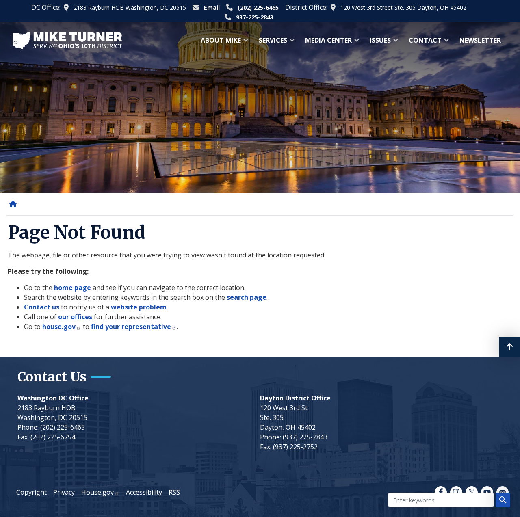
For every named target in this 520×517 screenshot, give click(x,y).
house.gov (59, 326)
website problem (139, 307)
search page (246, 297)
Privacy (64, 492)
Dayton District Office (295, 398)
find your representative (131, 326)
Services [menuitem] (270, 43)
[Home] (14, 203)
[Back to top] (509, 347)
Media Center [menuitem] (326, 43)
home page (72, 287)
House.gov (97, 492)
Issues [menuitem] (378, 43)
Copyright (31, 492)
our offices (75, 316)
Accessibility (144, 492)
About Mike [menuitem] (218, 43)
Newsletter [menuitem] (480, 40)
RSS (174, 492)
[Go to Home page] (67, 39)
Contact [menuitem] (423, 43)
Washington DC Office (53, 398)
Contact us (41, 307)
